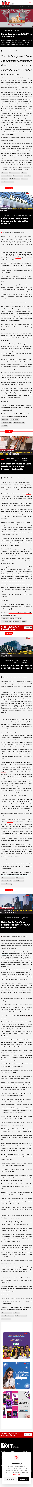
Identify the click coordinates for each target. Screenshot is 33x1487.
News (13, 1451)
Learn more (16, 1474)
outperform (13, 514)
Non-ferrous (15, 556)
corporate (4, 395)
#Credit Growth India (7, 422)
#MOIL (12, 618)
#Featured (23, 172)
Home (3, 1451)
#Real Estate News (6, 1319)
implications (26, 344)
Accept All (23, 1479)
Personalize (10, 1479)
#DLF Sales (16, 1313)
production (5, 581)
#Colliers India (19, 877)
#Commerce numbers (14, 172)
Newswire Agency (26, 215)
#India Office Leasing (7, 884)
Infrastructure (6, 936)
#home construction (6, 175)
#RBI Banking (5, 419)
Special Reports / (9, 661)
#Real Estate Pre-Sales (7, 1313)
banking (4, 309)
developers (5, 953)
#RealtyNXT (4, 179)
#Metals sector (5, 618)
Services (18, 257)
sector (28, 493)
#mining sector (16, 621)
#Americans (4, 172)
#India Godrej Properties (7, 1315)
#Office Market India (7, 881)
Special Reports (6, 677)
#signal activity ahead (14, 179)
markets (29, 698)
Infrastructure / (9, 918)
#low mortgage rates (18, 175)
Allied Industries (7, 478)
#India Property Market (21, 1315)
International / (9, 30)
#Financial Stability (14, 419)
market (18, 844)
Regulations (6, 232)
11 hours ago (16, 918)
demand (22, 742)
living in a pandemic (15, 104)
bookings (26, 985)
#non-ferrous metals (6, 621)
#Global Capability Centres (8, 877)
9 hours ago (16, 459)
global (4, 772)
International (6, 51)
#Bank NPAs (4, 425)
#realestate (27, 175)
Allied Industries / (9, 459)
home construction (10, 78)
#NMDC (24, 621)
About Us (24, 1451)
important (24, 1269)
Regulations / (9, 215)
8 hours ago (16, 215)
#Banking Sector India (19, 422)
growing (10, 821)
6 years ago (16, 30)
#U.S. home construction (7, 182)
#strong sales (24, 179)
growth (4, 529)
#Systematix (19, 618)
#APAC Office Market (18, 881)
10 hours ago (16, 661)
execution (5, 594)
